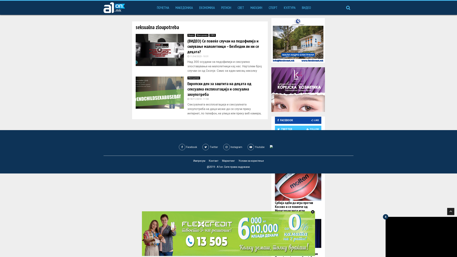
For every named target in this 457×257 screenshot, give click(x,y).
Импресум (199, 160)
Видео (306, 7)
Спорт (273, 7)
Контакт (214, 160)
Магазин (256, 7)
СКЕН (212, 35)
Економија (207, 7)
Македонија (184, 7)
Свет (241, 7)
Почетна (163, 7)
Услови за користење (251, 160)
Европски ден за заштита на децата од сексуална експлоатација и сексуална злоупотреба (219, 89)
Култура (289, 7)
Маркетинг (228, 160)
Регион (226, 7)
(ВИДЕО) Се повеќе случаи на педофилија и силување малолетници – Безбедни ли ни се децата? (223, 46)
